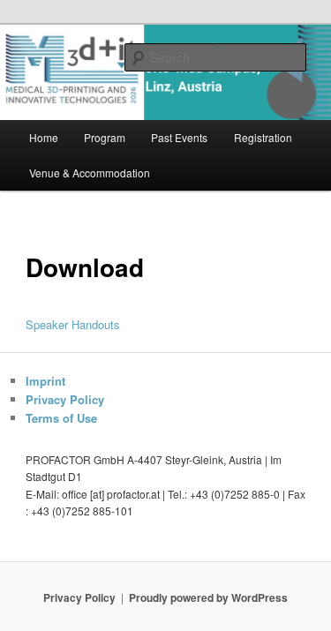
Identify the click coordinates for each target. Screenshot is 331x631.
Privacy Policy (65, 399)
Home (43, 137)
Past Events (179, 137)
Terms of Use (61, 417)
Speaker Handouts (73, 324)
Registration (263, 137)
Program (104, 137)
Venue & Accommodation (89, 172)
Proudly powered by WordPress (208, 597)
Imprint (45, 380)
